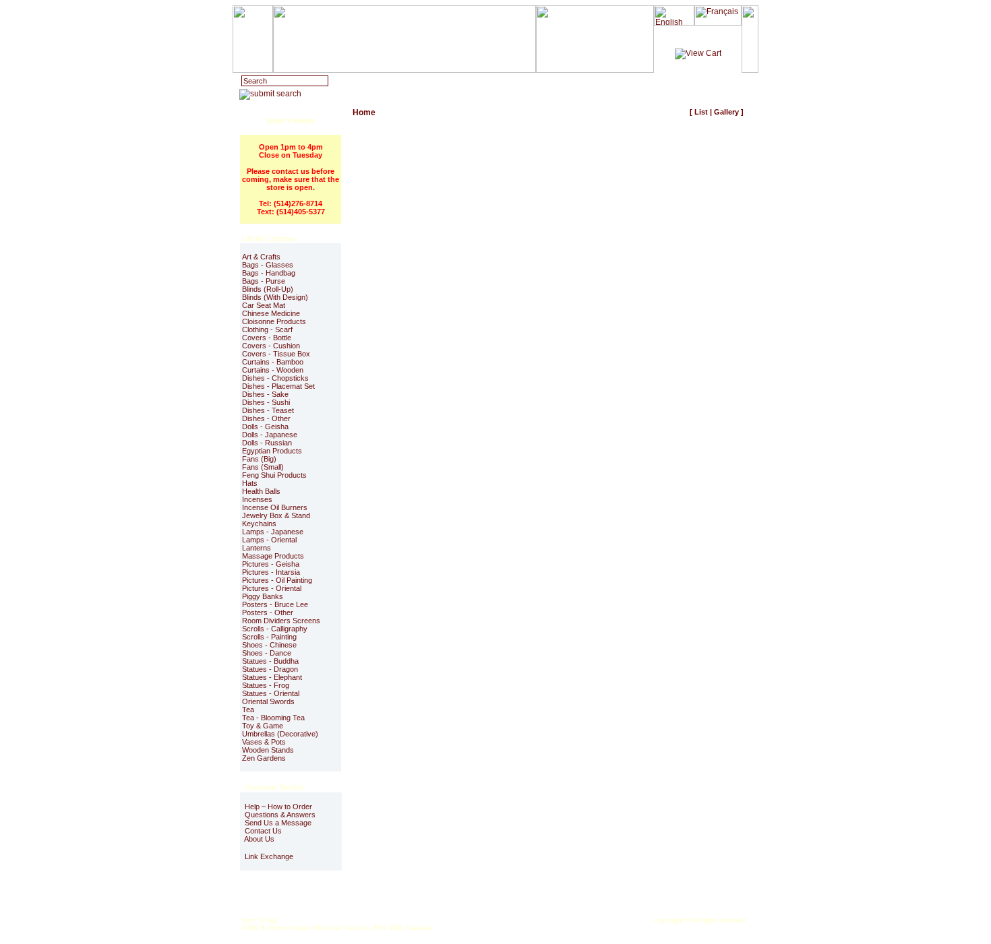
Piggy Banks (262, 596)
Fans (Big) (259, 459)
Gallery (726, 112)
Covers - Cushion (271, 346)
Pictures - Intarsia (271, 572)
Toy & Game (262, 726)
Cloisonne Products (274, 321)
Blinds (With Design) (275, 297)
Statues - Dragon (270, 669)
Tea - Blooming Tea (273, 718)
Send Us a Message (277, 823)
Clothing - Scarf (267, 329)
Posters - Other (267, 612)
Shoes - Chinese (269, 645)
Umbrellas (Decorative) (280, 734)
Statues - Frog (265, 685)
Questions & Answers (279, 815)
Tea (248, 709)
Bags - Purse (263, 281)
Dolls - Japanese (269, 435)
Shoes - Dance (266, 653)
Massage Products (273, 556)
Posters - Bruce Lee (275, 604)
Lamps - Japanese (272, 532)
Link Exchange (268, 856)
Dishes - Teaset (268, 410)
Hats (250, 483)
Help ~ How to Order (277, 807)
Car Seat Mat (263, 305)
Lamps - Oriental (269, 540)
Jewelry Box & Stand (276, 515)
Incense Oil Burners (274, 507)
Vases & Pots (264, 742)
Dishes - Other (266, 418)
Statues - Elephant (272, 677)
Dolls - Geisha (265, 426)
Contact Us (262, 831)
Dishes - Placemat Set (278, 386)
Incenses (257, 499)
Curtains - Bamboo (272, 362)
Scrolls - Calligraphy (274, 629)
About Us (258, 839)
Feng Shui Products (274, 475)
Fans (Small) (263, 467)
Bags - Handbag (268, 273)
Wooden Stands (268, 750)
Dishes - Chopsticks (275, 378)
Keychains (259, 524)
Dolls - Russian (267, 443)
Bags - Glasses (267, 265)
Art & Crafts (261, 257)
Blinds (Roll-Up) (267, 289)
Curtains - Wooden (272, 370)
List (701, 112)
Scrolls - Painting (269, 637)
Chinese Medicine (271, 313)
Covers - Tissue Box (276, 354)
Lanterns (256, 548)
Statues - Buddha (270, 661)
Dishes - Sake (265, 394)
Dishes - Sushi (266, 402)
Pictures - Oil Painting (277, 580)
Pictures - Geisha (270, 564)
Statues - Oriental (270, 693)
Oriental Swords (268, 701)
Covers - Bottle (266, 338)
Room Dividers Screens (281, 621)
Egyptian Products (272, 451)
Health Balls (261, 491)
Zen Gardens (264, 758)
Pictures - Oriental (271, 588)
